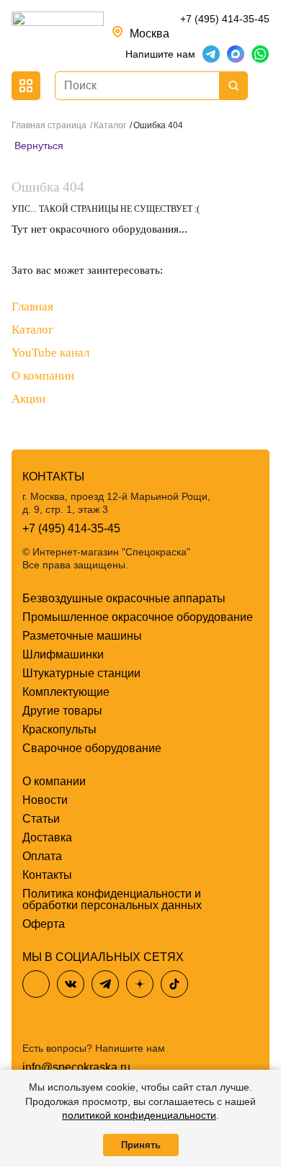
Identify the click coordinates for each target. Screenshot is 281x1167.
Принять (141, 1145)
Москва (149, 33)
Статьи (41, 819)
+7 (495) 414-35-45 (224, 18)
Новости (45, 800)
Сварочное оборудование (91, 748)
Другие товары (62, 711)
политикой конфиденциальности (139, 1115)
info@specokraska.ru (76, 1067)
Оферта (43, 924)
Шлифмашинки (63, 654)
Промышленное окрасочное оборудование (137, 617)
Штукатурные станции (81, 673)
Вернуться (37, 145)
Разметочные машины (82, 636)
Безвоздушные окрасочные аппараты (124, 598)
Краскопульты (59, 729)
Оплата (42, 856)
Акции (28, 399)
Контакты (47, 875)
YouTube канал (50, 352)
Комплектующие (66, 692)
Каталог (32, 329)
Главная (32, 306)
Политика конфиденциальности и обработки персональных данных (112, 899)
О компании (43, 376)
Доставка (47, 837)
